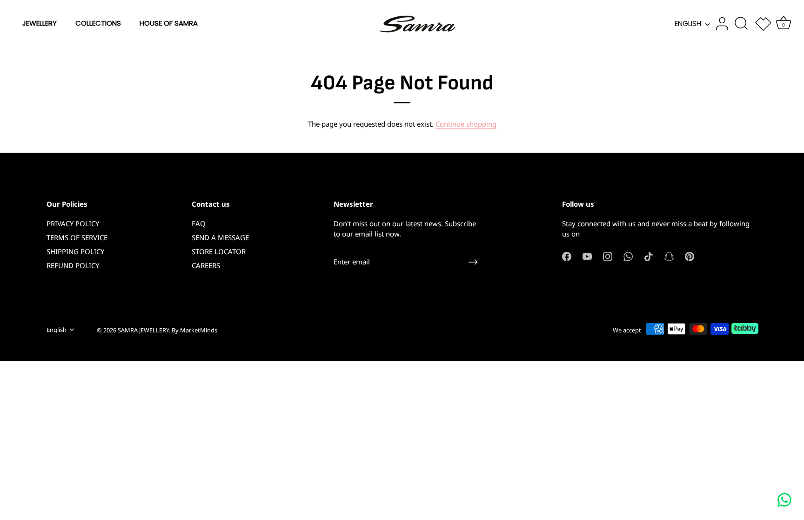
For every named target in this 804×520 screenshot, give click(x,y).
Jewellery (39, 23)
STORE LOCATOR (219, 251)
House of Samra (169, 23)
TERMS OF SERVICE (77, 237)
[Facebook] (566, 255)
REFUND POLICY (73, 265)
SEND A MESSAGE (220, 237)
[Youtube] (587, 255)
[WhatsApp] (628, 255)
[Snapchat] (669, 255)
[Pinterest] (689, 255)
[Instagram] (607, 255)
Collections (98, 23)
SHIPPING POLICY (75, 251)
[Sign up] (473, 262)
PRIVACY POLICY (73, 223)
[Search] (741, 24)
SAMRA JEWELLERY (143, 330)
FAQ (199, 223)
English (688, 23)
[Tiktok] (648, 255)
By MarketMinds (194, 330)
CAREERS (206, 265)
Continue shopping (466, 123)
